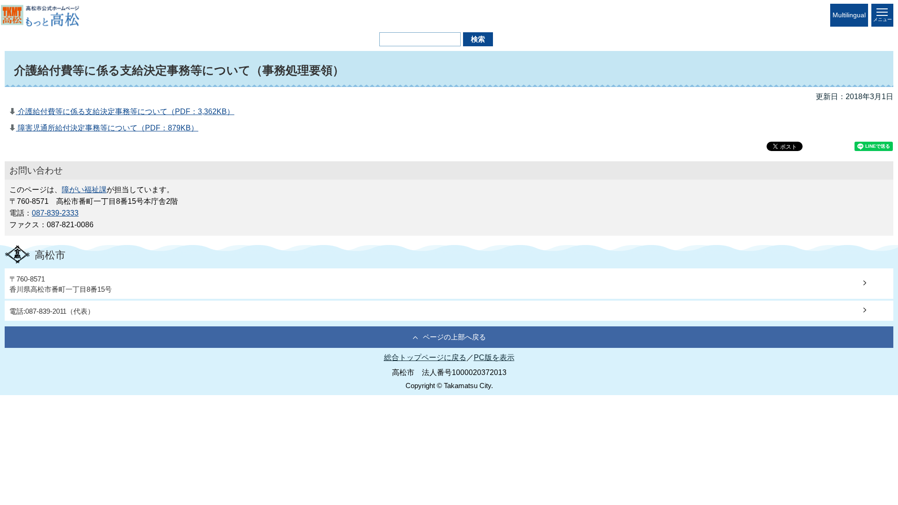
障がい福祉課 (84, 190)
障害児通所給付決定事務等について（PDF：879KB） (107, 128)
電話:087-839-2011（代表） (51, 311)
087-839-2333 (55, 213)
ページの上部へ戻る (454, 337)
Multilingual (849, 15)
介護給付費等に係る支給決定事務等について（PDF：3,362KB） (125, 111)
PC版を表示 (494, 357)
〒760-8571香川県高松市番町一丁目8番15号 (60, 284)
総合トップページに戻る (425, 357)
